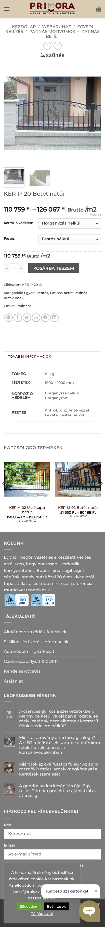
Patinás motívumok (52, 31)
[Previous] (12, 113)
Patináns (24, 306)
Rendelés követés (22, 671)
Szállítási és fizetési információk (36, 641)
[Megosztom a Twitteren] (27, 317)
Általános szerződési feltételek (35, 631)
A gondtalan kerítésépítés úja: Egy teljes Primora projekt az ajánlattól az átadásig (58, 790)
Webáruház (56, 26)
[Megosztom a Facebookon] (18, 317)
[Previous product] (57, 46)
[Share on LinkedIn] (54, 317)
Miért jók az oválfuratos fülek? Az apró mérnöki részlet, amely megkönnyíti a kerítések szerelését (58, 769)
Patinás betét (61, 293)
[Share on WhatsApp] (8, 317)
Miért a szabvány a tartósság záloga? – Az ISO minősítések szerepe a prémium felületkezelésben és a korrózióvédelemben (59, 745)
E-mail (9, 845)
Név (7, 825)
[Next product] (47, 46)
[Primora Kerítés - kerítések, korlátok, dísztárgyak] (52, 9)
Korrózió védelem (18, 223)
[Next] (92, 113)
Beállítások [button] (56, 906)
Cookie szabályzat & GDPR (31, 661)
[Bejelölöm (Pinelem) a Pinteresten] (45, 317)
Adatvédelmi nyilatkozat (29, 651)
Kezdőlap (24, 26)
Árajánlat (13, 681)
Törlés (95, 215)
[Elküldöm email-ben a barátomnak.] (36, 317)
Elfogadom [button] (29, 906)
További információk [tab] (29, 356)
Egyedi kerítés (36, 293)
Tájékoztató (42, 913)
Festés (9, 238)
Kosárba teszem (53, 268)
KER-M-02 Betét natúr (78, 508)
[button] (7, 9)
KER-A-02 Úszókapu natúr (27, 510)
